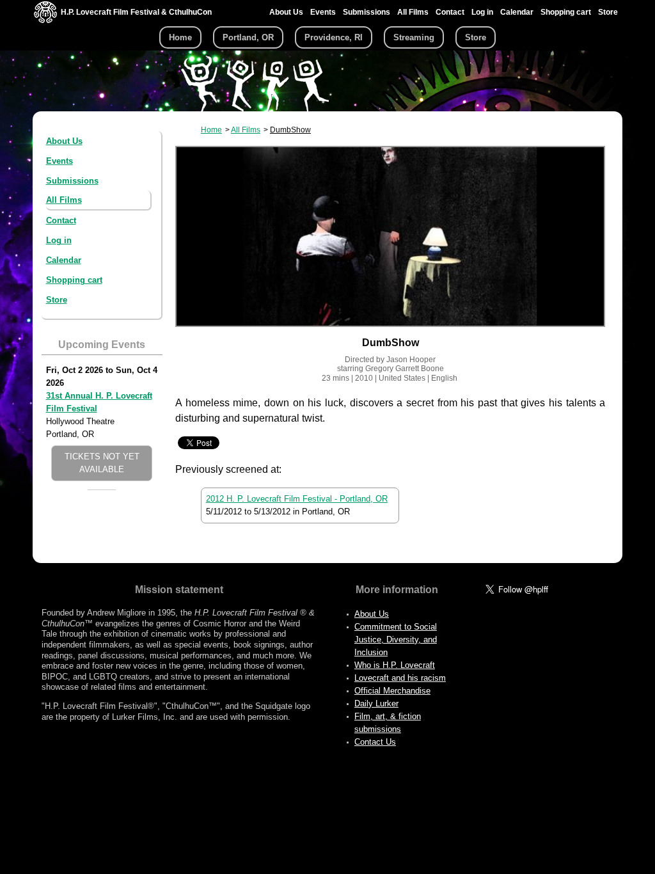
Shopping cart (566, 12)
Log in (482, 12)
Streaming (413, 37)
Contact (450, 12)
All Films (413, 12)
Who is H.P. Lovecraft (394, 665)
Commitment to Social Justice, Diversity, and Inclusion (395, 639)
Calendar (516, 12)
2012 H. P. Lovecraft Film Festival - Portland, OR (297, 499)
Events (323, 12)
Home (180, 37)
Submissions (366, 12)
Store (608, 12)
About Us (286, 12)
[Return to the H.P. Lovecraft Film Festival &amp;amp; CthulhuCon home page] (45, 20)
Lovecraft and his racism (400, 678)
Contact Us (375, 742)
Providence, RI (333, 37)
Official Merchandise (392, 690)
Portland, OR (248, 37)
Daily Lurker (376, 703)
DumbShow (290, 129)
